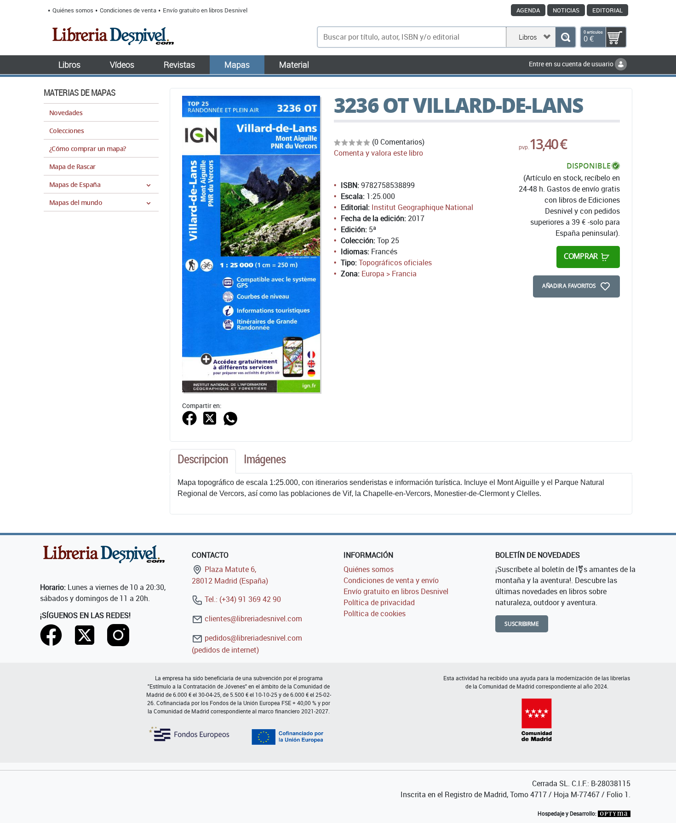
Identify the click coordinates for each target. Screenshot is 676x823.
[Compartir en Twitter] (209, 417)
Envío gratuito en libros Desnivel (205, 10)
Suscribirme (521, 624)
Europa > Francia (389, 273)
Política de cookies (375, 613)
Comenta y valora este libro (378, 153)
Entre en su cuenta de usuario (572, 63)
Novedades (65, 112)
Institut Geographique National (422, 207)
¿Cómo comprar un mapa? (87, 148)
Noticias (566, 10)
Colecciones (66, 130)
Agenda (528, 10)
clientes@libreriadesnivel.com (252, 618)
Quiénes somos (72, 10)
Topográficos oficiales (395, 262)
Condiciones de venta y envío (391, 580)
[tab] (203, 461)
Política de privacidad (379, 602)
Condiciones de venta (128, 10)
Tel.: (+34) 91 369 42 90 (242, 599)
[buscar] (565, 37)
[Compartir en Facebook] (189, 417)
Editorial (607, 10)
